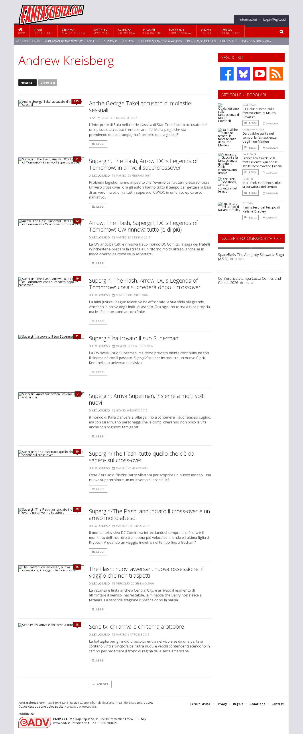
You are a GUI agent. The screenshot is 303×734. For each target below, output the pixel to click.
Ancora (102, 684)
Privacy (221, 704)
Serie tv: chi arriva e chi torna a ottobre (136, 626)
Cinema (73, 31)
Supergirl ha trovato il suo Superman (133, 338)
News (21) (27, 83)
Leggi (100, 144)
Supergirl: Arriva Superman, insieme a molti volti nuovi (147, 399)
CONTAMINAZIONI (253, 129)
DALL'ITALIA (249, 104)
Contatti (278, 704)
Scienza (126, 31)
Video (207, 31)
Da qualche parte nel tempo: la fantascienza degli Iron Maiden (259, 137)
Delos (230, 31)
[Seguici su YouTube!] (259, 73)
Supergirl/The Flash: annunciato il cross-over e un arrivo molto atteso (149, 514)
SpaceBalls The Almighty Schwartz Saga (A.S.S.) (251, 256)
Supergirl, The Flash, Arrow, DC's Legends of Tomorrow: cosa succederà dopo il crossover (145, 284)
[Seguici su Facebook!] (226, 73)
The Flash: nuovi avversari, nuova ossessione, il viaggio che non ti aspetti (146, 572)
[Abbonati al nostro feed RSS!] (276, 73)
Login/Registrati (274, 19)
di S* (92, 118)
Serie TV (101, 31)
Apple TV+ (93, 41)
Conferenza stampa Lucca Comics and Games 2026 (249, 280)
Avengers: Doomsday (256, 41)
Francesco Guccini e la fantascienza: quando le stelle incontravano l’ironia (262, 162)
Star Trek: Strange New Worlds (160, 41)
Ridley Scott (229, 41)
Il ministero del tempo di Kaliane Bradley (261, 209)
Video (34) (48, 83)
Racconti (180, 31)
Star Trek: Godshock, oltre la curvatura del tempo (262, 184)
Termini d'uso (200, 704)
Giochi (152, 31)
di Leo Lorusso (99, 175)
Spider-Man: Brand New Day (64, 41)
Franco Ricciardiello (201, 41)
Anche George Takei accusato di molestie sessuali (140, 106)
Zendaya (128, 41)
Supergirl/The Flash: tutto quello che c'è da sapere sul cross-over (141, 457)
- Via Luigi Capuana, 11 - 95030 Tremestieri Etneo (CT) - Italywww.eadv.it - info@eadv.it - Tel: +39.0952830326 (99, 721)
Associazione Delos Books (45, 706)
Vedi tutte (275, 238)
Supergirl (110, 41)
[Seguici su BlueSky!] (243, 73)
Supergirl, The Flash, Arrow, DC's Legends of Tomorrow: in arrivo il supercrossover (143, 164)
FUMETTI (247, 178)
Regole (238, 704)
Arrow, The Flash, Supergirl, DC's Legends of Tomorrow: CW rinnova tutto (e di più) (143, 226)
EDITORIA (248, 203)
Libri (43, 31)
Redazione (257, 704)
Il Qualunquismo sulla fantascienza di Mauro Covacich (259, 112)
